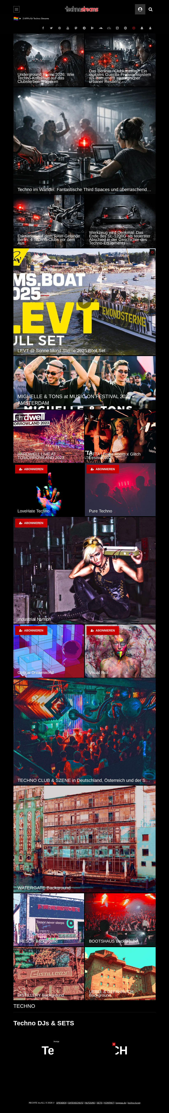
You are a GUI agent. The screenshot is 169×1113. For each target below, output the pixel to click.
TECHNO (24, 1006)
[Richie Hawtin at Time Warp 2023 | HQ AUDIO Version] (48, 436)
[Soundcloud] (101, 28)
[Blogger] (117, 28)
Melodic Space (102, 672)
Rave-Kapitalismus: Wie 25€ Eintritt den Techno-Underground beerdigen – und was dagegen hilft (119, 237)
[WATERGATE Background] (84, 839)
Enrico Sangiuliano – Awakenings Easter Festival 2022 (119, 456)
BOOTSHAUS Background (113, 941)
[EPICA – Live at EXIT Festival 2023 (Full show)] (84, 383)
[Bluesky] (109, 28)
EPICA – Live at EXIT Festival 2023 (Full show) (69, 403)
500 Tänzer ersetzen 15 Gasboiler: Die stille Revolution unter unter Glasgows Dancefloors (49, 239)
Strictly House (31, 619)
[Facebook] (43, 28)
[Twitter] (51, 28)
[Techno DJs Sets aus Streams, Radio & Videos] (82, 9)
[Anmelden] (150, 28)
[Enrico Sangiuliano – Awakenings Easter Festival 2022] (120, 436)
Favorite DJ (28, 511)
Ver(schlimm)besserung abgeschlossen (41, 18)
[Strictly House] (84, 570)
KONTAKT (109, 1103)
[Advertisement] (84, 1068)
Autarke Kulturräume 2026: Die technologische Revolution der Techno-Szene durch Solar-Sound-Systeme (84, 189)
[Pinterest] (59, 28)
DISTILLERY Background (41, 995)
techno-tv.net (134, 1103)
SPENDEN (61, 1103)
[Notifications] (142, 28)
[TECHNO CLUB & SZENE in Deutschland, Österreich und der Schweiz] (84, 731)
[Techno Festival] (120, 489)
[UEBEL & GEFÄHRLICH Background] (120, 973)
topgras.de (121, 1103)
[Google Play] (92, 28)
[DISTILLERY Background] (48, 973)
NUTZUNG (90, 1103)
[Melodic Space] (120, 650)
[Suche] (150, 9)
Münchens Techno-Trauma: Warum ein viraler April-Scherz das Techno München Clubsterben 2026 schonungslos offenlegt (120, 76)
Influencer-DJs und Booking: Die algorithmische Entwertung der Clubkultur (47, 78)
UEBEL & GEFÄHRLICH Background (111, 993)
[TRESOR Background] (48, 919)
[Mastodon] (76, 28)
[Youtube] (68, 28)
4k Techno (27, 672)
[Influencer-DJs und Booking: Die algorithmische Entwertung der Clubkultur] (48, 59)
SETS (99, 1103)
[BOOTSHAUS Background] (120, 919)
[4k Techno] (48, 650)
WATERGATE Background (44, 888)
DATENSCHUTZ (75, 1103)
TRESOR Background (38, 941)
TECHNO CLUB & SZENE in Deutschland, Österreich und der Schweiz (84, 780)
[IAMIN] (125, 28)
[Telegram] (84, 28)
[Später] (134, 28)
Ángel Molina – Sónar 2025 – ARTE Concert (61, 351)
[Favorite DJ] (48, 489)
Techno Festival (103, 511)
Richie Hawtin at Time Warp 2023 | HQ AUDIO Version (48, 456)
